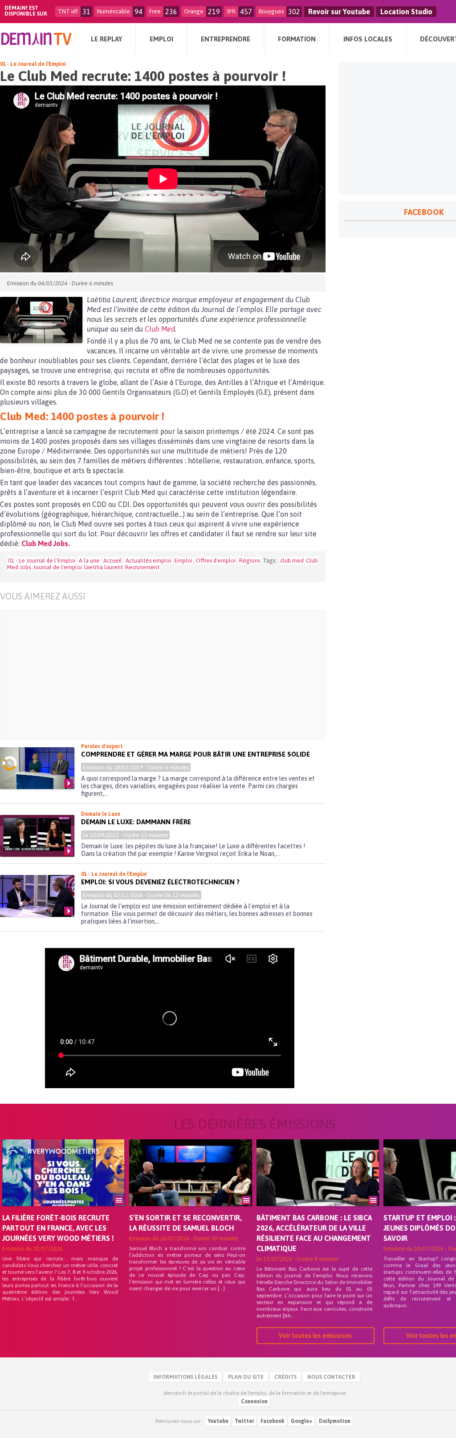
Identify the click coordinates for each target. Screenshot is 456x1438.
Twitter (244, 1421)
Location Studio (406, 12)
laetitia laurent (103, 567)
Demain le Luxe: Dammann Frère (136, 822)
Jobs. (61, 543)
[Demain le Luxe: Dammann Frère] (37, 836)
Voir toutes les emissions (315, 1335)
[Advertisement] (169, 674)
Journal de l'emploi (57, 567)
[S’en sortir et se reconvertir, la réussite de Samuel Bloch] (190, 1185)
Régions (249, 560)
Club (152, 329)
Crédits (285, 1377)
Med (168, 329)
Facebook (273, 1421)
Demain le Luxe (100, 814)
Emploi (183, 560)
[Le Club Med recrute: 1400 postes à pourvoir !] (41, 320)
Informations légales (185, 1377)
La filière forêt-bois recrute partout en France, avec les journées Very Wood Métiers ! (58, 1228)
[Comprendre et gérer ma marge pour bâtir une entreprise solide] (37, 768)
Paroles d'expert (102, 746)
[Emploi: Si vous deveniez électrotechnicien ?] (37, 896)
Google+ (302, 1421)
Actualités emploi (148, 560)
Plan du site (246, 1377)
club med (292, 560)
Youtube (218, 1421)
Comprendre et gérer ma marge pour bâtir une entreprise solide (195, 754)
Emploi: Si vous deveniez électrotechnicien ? (160, 882)
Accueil (112, 560)
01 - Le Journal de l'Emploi (33, 64)
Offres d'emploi (216, 560)
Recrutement (142, 567)
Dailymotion (334, 1421)
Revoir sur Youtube (339, 12)
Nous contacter (331, 1377)
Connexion (254, 1401)
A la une (89, 560)
